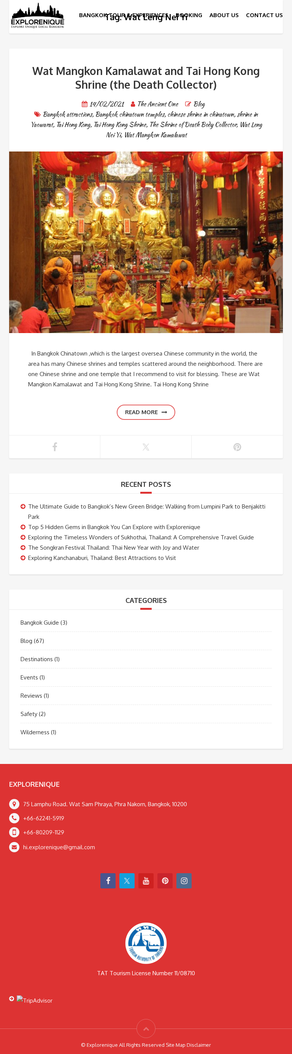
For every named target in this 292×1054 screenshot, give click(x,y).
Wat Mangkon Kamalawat (155, 135)
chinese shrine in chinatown (200, 114)
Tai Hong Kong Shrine (119, 124)
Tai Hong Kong (73, 124)
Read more (141, 412)
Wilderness (35, 732)
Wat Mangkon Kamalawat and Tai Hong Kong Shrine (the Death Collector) (146, 77)
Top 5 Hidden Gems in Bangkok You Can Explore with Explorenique (114, 527)
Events (29, 677)
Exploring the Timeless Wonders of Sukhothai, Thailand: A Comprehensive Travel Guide (141, 537)
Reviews (31, 695)
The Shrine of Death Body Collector (192, 124)
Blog (199, 104)
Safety (29, 714)
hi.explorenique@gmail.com (59, 847)
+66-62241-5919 (43, 818)
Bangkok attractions (67, 114)
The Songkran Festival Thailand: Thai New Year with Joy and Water (113, 547)
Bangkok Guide (40, 622)
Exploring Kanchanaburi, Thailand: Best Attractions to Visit (102, 557)
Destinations (37, 659)
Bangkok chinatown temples (129, 114)
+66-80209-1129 (43, 832)
